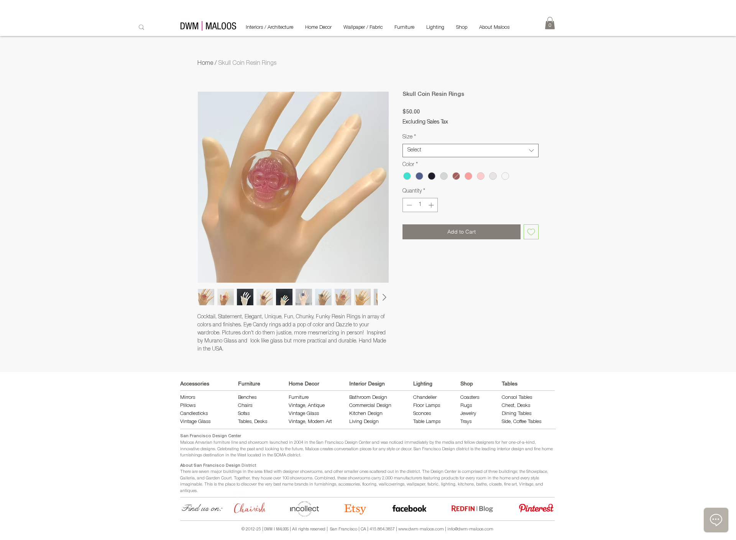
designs (207, 449)
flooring (369, 484)
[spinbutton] (420, 205)
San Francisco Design (434, 449)
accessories (349, 484)
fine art (510, 484)
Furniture (249, 383)
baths (481, 484)
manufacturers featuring (417, 478)
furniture (222, 443)
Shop (466, 383)
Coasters (469, 397)
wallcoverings (391, 484)
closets (495, 484)
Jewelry (468, 414)
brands (301, 484)
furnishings (325, 484)
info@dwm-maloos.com (470, 529)
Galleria (187, 478)
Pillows (188, 405)
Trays (466, 422)
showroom (258, 443)
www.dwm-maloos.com (421, 529)
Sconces (422, 414)
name (287, 484)
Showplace (536, 472)
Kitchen (358, 414)
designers (485, 443)
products (449, 478)
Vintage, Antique (307, 405)
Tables (510, 383)
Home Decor (304, 383)
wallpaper (416, 484)
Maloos (312, 449)
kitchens (466, 484)
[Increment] (432, 205)
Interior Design (367, 383)
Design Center (444, 472)
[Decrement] (408, 205)
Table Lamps (426, 422)
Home (205, 64)
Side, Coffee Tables (522, 422)
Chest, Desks (516, 405)
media (448, 443)
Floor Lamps (426, 405)
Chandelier (425, 397)
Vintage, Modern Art (310, 422)
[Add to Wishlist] (531, 231)
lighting (448, 484)
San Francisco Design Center (210, 436)
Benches (247, 397)
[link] (550, 23)
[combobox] (470, 150)
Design (375, 414)
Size (409, 137)
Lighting (422, 383)
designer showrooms (302, 472)
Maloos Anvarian (196, 443)
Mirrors (187, 397)
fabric (433, 484)
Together (242, 478)
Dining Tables (516, 414)
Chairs (245, 405)
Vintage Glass (195, 422)
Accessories (194, 383)
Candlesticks (194, 414)
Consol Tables (517, 397)
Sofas (244, 414)
